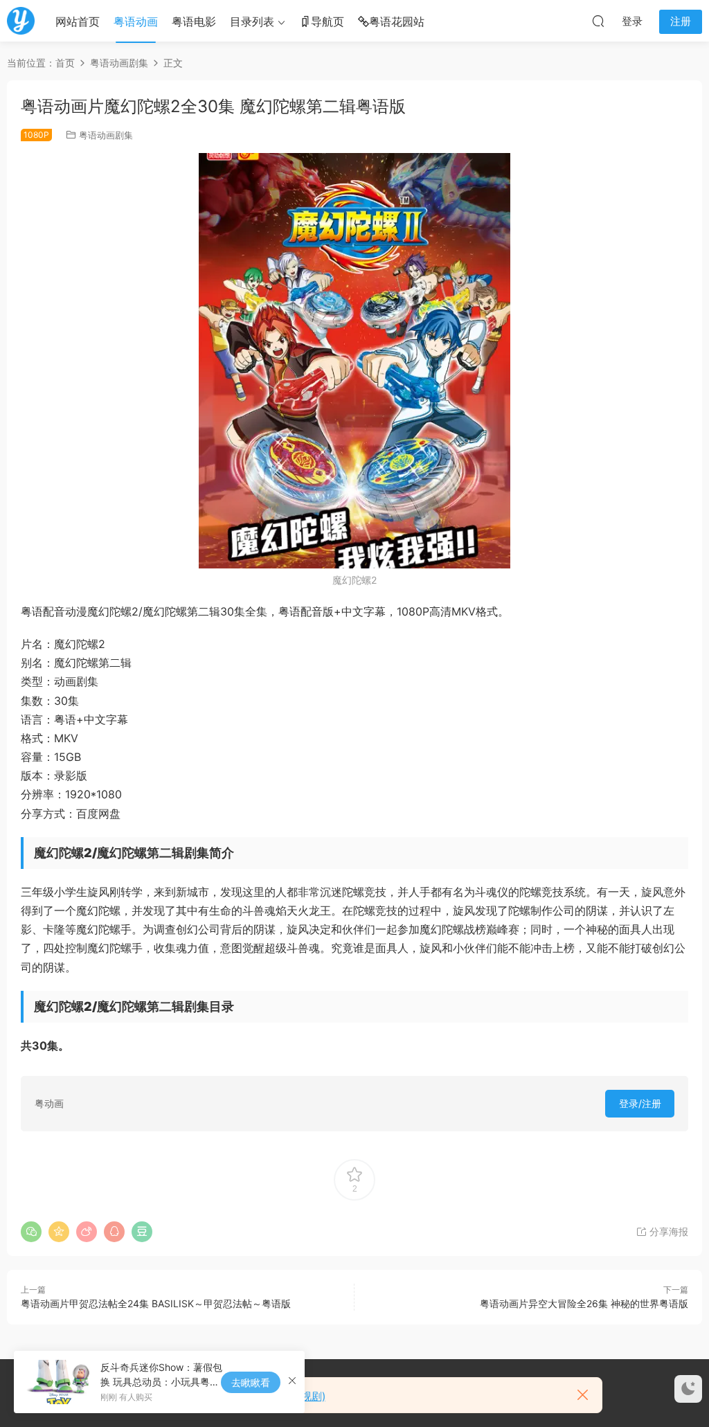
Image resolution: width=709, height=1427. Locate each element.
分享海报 (667, 1231)
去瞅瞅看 (250, 1382)
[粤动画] (21, 21)
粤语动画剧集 (106, 135)
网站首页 (77, 21)
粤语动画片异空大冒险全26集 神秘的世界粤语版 (584, 1303)
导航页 (327, 21)
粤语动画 (136, 21)
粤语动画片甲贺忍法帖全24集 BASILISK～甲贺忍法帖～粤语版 (156, 1303)
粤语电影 (194, 21)
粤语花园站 (396, 21)
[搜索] (598, 20)
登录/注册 (640, 1103)
